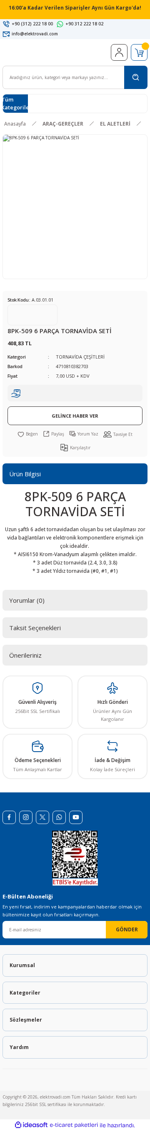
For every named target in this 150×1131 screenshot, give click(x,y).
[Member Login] (119, 52)
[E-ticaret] (74, 1125)
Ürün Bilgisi (25, 474)
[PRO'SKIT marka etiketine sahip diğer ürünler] (33, 314)
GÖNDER (127, 929)
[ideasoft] (31, 1125)
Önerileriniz (25, 655)
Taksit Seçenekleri (35, 628)
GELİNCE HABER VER (75, 416)
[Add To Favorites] (28, 434)
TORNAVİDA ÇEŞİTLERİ (80, 357)
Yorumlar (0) (27, 600)
